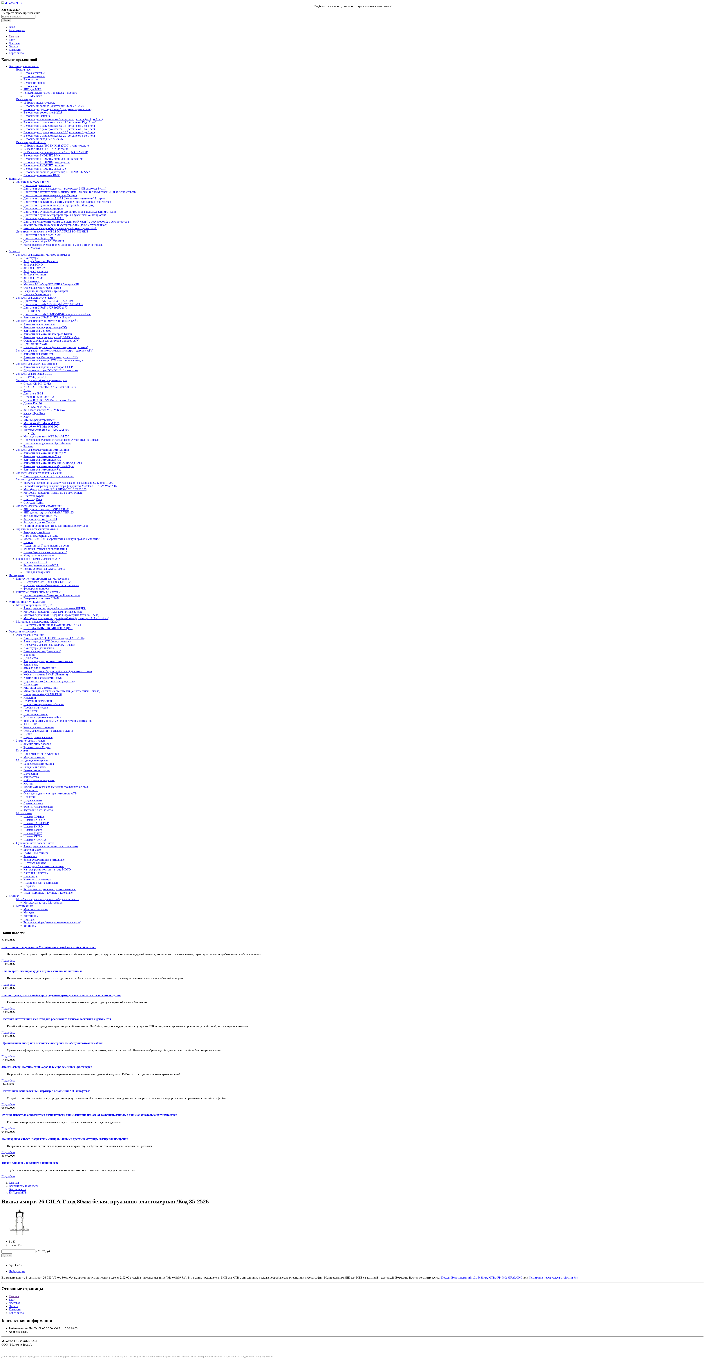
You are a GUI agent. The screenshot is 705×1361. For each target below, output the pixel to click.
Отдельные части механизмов (42, 287)
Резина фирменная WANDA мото (44, 568)
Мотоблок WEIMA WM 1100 (41, 423)
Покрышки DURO (35, 562)
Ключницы (30, 876)
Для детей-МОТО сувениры (41, 753)
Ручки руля (30, 710)
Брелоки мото (32, 849)
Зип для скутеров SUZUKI (40, 519)
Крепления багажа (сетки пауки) (44, 677)
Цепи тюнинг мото (36, 343)
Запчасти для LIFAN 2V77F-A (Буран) (47, 317)
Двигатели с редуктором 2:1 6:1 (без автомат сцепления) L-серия (64, 198)
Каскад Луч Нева (34, 413)
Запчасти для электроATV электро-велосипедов (54, 360)
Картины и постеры (36, 872)
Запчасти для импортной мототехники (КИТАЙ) (46, 320)
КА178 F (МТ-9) (41, 406)
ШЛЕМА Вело (33, 96)
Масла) (35, 248)
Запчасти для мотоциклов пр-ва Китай (48, 334)
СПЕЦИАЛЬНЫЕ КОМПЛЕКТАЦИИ (48, 628)
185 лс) (35, 310)
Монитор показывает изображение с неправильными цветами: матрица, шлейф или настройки (64, 1138)
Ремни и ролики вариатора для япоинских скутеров (56, 525)
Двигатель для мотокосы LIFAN (44, 218)
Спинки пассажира (36, 714)
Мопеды (29, 912)
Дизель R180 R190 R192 (39, 396)
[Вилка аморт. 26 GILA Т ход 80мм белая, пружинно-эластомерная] (19, 1235)
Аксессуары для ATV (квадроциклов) (47, 641)
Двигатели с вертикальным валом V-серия (50, 195)
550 (33, 433)
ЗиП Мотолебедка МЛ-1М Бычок (44, 410)
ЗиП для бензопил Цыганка (41, 261)
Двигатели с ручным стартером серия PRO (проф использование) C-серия (70, 211)
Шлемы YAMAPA (35, 839)
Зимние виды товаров (37, 743)
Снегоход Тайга (34, 502)
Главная (14, 36)
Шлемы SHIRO (33, 826)
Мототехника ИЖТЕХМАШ (27, 601)
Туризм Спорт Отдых (37, 747)
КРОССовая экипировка (39, 780)
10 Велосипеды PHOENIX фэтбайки (46, 148)
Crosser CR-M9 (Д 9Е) (37, 383)
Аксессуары (31, 257)
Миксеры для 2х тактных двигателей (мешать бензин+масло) (62, 691)
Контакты (15, 49)
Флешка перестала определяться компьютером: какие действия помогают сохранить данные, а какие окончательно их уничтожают (89, 1114)
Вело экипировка (34, 82)
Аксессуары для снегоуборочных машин (49, 476)
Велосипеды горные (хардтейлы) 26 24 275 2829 (54, 105)
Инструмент (16, 575)
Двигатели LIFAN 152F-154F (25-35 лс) (48, 300)
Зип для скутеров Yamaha (39, 522)
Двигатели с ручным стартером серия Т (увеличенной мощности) (65, 215)
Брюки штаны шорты (37, 770)
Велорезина (31, 86)
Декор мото (31, 657)
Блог (12, 39)
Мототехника (24, 905)
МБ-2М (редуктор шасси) (39, 419)
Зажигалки (30, 856)
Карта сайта (16, 53)
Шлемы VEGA (33, 836)
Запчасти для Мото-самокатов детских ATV (51, 357)
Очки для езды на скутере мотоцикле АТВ (50, 793)
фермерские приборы (37, 588)
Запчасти (14, 251)
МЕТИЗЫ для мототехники (41, 687)
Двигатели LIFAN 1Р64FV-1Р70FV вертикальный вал (57, 314)
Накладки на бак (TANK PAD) (43, 694)
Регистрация (17, 30)
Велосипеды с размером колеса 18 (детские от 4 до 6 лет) (59, 132)
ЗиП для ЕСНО (33, 264)
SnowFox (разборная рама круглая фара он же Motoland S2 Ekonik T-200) (69, 482)
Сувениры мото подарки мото (35, 843)
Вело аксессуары (34, 72)
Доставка (14, 43)
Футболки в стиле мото (38, 810)
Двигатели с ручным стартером (43, 208)
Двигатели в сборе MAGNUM (43, 234)
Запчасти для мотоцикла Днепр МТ (46, 453)
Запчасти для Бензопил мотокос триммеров (43, 254)
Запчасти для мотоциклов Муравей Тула (49, 466)
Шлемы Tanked (33, 829)
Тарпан (28, 446)
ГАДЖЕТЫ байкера (36, 853)
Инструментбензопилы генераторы (38, 591)
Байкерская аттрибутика (39, 763)
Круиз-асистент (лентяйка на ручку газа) (49, 681)
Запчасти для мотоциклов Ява (42, 469)
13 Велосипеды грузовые (39, 102)
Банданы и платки (35, 767)
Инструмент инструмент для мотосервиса (42, 578)
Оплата (13, 46)
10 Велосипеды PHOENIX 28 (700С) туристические (56, 145)
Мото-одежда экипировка (32, 760)
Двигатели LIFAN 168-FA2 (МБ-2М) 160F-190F (53, 304)
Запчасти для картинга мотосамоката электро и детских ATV (54, 350)
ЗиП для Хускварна (36, 271)
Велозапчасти (24, 69)
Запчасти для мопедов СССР (34, 373)
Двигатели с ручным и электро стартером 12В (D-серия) (59, 205)
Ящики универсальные (38, 737)
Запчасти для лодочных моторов (36, 363)
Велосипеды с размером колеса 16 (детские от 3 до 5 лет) (59, 129)
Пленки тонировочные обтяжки (44, 704)
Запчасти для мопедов (37, 330)
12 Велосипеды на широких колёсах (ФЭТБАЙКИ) (56, 152)
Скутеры (29, 919)
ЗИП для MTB (32, 89)
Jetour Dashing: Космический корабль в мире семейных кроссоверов (46, 1066)
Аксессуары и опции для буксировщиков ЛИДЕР (55, 608)
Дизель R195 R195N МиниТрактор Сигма (50, 400)
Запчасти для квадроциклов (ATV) (45, 327)
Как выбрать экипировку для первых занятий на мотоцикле (41, 971)
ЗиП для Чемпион (35, 274)
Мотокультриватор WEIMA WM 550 (46, 436)
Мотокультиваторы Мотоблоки (43, 902)
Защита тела (31, 776)
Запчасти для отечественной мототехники (42, 449)
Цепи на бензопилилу (37, 294)
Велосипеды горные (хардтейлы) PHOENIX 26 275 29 (57, 172)
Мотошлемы (24, 813)
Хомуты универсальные (39, 555)
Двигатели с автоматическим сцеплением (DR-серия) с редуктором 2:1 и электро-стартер (80, 191)
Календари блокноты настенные (44, 866)
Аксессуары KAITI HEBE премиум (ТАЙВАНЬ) (54, 638)
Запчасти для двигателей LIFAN (36, 297)
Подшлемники (33, 800)
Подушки (29, 886)
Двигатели (15, 178)
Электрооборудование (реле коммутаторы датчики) (56, 347)
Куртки (28, 783)
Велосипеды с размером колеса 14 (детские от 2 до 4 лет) (59, 125)
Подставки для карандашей (41, 882)
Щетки (28, 734)
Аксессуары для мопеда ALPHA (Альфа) (49, 644)
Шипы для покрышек (37, 572)
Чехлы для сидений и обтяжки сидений (48, 730)
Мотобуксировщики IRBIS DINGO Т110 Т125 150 (55, 489)
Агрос (27, 390)
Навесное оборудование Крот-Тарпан (47, 443)
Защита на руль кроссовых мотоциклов (48, 661)
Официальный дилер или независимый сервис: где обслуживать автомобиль (52, 1043)
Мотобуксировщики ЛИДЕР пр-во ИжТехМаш (53, 492)
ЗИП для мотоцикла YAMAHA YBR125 (49, 512)
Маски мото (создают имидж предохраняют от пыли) (57, 786)
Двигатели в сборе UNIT (39, 238)
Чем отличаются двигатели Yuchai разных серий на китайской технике (48, 947)
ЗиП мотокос (32, 281)
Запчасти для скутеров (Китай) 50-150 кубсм (51, 337)
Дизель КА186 (33, 403)
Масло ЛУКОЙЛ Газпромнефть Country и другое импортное (62, 538)
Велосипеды (24, 99)
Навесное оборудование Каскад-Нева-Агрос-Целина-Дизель (61, 439)
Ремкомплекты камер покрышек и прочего (50, 92)
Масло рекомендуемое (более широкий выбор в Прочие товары (63, 244)
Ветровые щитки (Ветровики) (42, 651)
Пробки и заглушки (36, 707)
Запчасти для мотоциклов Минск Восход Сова (53, 462)
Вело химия (31, 79)
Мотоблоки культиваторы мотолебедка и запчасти (47, 899)
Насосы (28, 542)
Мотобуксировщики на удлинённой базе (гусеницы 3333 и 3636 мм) (66, 618)
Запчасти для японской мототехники (39, 505)
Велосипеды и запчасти (24, 66)
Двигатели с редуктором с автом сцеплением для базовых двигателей (67, 201)
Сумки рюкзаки (33, 803)
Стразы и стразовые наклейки (42, 717)
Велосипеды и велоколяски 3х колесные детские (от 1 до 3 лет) (63, 119)
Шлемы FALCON (35, 819)
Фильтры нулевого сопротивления (45, 548)
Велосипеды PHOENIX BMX (42, 155)
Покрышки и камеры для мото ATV (38, 558)
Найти (6, 20)
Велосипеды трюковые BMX (42, 175)
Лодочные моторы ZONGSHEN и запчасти (51, 370)
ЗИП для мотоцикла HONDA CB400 (46, 509)
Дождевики (31, 773)
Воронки (29, 654)
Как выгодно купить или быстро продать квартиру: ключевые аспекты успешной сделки (61, 995)
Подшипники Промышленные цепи (46, 545)
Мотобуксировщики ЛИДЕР (34, 605)
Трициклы (30, 925)
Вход (12, 26)
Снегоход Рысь (33, 499)
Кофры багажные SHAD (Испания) (46, 674)
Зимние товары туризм (30, 740)
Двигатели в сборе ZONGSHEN (44, 241)
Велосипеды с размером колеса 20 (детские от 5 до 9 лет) (59, 135)
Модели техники (34, 757)
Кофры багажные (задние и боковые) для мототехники (58, 671)
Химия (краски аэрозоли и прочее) (45, 552)
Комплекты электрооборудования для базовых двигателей (60, 228)
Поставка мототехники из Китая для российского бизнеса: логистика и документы (56, 1019)
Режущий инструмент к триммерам (46, 291)
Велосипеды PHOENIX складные (45, 168)
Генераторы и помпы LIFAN (41, 598)
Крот (27, 416)
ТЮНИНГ (30, 724)
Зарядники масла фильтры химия (37, 529)
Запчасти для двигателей (39, 324)
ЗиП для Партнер (34, 267)
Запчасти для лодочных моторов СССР (48, 367)
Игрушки (22, 750)
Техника (14, 895)
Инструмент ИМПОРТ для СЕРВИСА (48, 581)
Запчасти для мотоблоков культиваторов (41, 380)
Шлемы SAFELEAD (36, 823)
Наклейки (30, 697)
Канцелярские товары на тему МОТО (47, 869)
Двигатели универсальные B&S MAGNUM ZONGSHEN (52, 231)
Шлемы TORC (33, 833)
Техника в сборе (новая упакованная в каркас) (52, 922)
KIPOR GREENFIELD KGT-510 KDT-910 (50, 386)
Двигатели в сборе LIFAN (32, 181)
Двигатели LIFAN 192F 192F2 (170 (45, 307)
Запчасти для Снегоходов (32, 479)
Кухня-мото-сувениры (37, 879)
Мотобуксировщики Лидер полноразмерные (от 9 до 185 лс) (61, 614)
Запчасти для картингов (39, 353)
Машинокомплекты (36, 909)
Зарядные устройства (37, 532)
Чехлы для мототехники (39, 727)
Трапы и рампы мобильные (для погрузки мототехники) (59, 720)
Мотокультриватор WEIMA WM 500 (46, 429)
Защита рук (31, 664)
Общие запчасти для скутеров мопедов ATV (51, 340)
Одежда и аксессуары (22, 631)
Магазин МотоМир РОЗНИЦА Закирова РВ (51, 284)
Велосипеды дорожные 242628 (43, 112)
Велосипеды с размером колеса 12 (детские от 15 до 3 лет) (60, 122)
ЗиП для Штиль (33, 277)
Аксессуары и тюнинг (30, 634)
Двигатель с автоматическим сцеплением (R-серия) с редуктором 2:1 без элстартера (76, 221)
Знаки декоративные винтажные (44, 859)
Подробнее (8, 960)
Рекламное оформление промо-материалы (50, 889)
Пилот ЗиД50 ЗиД (35, 376)
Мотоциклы (31, 915)
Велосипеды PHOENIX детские (44, 165)
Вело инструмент (34, 76)
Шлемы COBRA (34, 816)
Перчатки (30, 796)
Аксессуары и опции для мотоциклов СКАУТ (52, 624)
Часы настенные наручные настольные (48, 892)
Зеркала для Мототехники (40, 667)
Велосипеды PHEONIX (31, 142)
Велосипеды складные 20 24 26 (43, 138)
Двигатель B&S (33, 393)
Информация (17, 1271)
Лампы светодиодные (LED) (41, 535)
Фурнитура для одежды (38, 806)
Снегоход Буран (34, 495)
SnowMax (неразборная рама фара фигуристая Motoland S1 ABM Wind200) (70, 486)
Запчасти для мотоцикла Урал (42, 456)
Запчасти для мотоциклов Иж (42, 459)
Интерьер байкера (35, 862)
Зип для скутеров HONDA (40, 515)
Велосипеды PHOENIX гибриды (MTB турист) (53, 158)
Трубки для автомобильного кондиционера (30, 1162)
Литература (31, 684)
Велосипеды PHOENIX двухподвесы (47, 162)
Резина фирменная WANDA (41, 565)
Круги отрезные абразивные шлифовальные (51, 585)
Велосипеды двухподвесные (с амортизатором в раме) (57, 109)
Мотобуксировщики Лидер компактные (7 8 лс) (53, 611)
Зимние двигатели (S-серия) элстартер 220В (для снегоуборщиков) (65, 224)
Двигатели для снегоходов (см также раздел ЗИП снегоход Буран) (65, 188)
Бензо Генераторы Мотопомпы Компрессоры (52, 595)
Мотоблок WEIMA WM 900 (41, 426)
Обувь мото (31, 790)
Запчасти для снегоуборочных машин (39, 472)
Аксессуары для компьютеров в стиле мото (51, 846)
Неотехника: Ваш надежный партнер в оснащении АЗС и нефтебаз (45, 1091)
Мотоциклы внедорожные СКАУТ (38, 621)
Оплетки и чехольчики (38, 700)
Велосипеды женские (37, 115)
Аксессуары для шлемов (39, 648)
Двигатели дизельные (37, 185)
